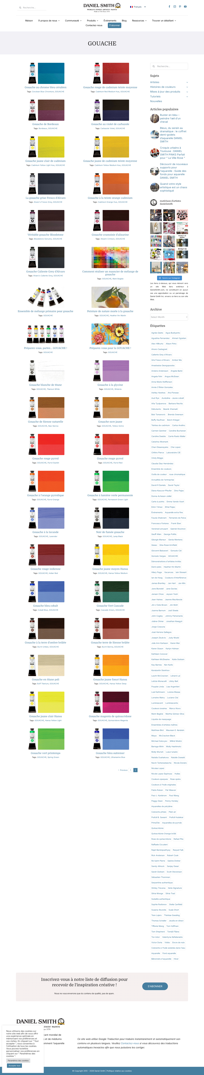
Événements (157, 512)
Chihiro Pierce (157, 452)
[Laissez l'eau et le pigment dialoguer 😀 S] (169, 228)
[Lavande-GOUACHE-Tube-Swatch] (45, 508)
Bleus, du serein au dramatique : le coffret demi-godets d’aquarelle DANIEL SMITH (173, 135)
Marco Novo (175, 708)
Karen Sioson (157, 648)
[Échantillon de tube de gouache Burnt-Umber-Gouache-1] (45, 619)
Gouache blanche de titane (45, 385)
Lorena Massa (173, 692)
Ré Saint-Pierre (158, 861)
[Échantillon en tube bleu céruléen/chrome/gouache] (45, 64)
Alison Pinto (171, 343)
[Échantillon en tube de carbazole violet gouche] (110, 100)
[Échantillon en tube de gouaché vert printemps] (45, 729)
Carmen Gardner (158, 430)
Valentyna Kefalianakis (172, 937)
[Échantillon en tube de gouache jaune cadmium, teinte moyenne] (110, 137)
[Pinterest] (180, 6)
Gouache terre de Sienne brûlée (110, 642)
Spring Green (53, 757)
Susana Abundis (158, 910)
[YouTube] (185, 6)
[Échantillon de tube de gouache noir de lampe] (110, 508)
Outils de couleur (159, 474)
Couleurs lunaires (159, 708)
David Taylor (173, 485)
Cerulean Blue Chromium (43, 91)
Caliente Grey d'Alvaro (161, 354)
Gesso (154, 545)
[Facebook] (169, 6)
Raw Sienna (53, 426)
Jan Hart (172, 583)
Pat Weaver (170, 790)
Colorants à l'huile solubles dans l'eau (168, 948)
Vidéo (167, 942)
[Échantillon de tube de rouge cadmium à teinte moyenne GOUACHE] (110, 64)
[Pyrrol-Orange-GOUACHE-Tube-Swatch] (45, 471)
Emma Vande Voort (175, 501)
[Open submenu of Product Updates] (186, 91)
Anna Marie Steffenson (161, 382)
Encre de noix (178, 942)
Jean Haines (157, 599)
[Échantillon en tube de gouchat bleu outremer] (110, 729)
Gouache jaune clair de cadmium (45, 161)
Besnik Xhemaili (170, 409)
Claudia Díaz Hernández (162, 463)
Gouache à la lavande (45, 532)
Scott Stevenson (174, 872)
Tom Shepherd (158, 931)
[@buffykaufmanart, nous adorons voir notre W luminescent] (169, 267)
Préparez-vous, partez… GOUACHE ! (45, 348)
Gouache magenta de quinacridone (110, 716)
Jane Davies (171, 588)
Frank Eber (176, 523)
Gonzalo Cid (176, 550)
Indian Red (53, 573)
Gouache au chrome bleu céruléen (45, 87)
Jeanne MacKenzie (173, 599)
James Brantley (158, 583)
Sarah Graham (157, 872)
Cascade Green (107, 610)
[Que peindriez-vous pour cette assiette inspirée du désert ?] (169, 241)
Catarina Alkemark (159, 441)
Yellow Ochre (118, 426)
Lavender (53, 536)
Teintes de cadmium (160, 425)
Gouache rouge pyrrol (45, 458)
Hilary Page (156, 572)
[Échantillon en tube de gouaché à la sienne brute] (45, 398)
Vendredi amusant (159, 529)
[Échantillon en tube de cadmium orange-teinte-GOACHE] (110, 174)
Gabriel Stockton (178, 529)
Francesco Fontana (160, 523)
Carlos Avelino (178, 425)
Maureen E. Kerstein (175, 730)
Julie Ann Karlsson (159, 643)
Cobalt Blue (43, 610)
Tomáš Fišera (173, 931)
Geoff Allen (156, 534)
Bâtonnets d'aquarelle (161, 959)
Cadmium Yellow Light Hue (43, 165)
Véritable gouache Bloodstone (45, 234)
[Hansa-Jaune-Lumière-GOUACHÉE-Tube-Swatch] (45, 692)
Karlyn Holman (172, 648)
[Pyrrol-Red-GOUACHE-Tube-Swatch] (110, 435)
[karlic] (154, 184)
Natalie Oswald (178, 757)
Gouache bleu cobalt (45, 605)
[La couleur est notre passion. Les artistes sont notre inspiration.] (182, 228)
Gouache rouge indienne (46, 569)
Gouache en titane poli (45, 679)
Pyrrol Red (118, 463)
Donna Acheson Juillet (161, 496)
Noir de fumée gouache (110, 532)
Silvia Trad (170, 893)
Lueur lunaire (171, 752)
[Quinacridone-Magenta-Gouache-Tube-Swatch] (110, 692)
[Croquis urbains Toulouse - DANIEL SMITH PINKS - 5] (154, 149)
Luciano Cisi (172, 697)
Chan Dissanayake (159, 447)
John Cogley (157, 616)
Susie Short (174, 910)
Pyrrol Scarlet (53, 463)
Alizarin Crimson (108, 239)
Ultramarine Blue (118, 757)
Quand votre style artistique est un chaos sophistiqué (173, 187)
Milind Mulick (176, 741)
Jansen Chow (157, 594)
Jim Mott (174, 605)
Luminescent (157, 703)
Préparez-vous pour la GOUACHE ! (110, 348)
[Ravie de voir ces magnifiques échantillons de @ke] (156, 241)
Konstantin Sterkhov (160, 670)
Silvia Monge (157, 893)
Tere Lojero (156, 915)
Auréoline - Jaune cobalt (173, 398)
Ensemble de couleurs (161, 469)
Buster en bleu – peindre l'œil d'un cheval (170, 118)
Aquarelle (155, 953)
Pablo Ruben (157, 790)
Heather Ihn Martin (118, 315)
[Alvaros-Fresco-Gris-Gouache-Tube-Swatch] (45, 174)
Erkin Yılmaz (157, 507)
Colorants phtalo (158, 812)
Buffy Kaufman (158, 420)
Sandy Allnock (157, 866)
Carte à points (157, 501)
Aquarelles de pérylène (161, 806)
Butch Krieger (173, 420)
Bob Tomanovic (158, 414)
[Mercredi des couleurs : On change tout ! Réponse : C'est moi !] (182, 241)
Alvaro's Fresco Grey (43, 202)
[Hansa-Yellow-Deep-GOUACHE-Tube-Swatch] (110, 656)
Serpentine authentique (162, 882)
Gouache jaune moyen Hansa (110, 569)
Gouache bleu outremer (110, 753)
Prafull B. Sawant (159, 817)
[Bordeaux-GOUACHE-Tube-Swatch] (45, 100)
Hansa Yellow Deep (118, 683)
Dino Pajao (179, 490)
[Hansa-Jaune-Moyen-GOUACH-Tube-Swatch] (110, 545)
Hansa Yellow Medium (118, 573)
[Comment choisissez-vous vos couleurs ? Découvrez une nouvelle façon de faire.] (156, 254)
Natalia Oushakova (160, 757)
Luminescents (171, 703)
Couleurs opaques (159, 779)
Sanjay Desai (173, 866)
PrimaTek (155, 822)
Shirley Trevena (158, 888)
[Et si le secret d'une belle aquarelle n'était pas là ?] (169, 254)
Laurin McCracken (159, 676)
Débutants (156, 409)
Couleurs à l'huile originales (163, 784)
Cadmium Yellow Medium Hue (108, 165)
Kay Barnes (156, 665)
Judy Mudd (173, 637)
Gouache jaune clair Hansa (45, 716)
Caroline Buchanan (177, 430)
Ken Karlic (168, 665)
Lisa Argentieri (172, 686)
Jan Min (181, 583)
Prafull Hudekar (176, 817)
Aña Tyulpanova (158, 403)
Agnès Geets (157, 333)
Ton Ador (155, 937)
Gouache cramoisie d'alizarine (110, 234)
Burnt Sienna (107, 647)
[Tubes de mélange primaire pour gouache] (45, 287)
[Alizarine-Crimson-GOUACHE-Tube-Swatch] (110, 211)
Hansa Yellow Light (53, 720)
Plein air (172, 812)
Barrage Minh (157, 746)
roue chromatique (177, 474)
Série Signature (175, 888)
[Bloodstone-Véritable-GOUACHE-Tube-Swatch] (45, 211)
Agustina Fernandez (160, 338)
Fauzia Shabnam (159, 518)
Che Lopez (176, 447)
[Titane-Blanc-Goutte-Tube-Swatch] (45, 361)
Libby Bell (173, 681)
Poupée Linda (157, 686)
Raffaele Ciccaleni (159, 844)
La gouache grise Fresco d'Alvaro (46, 198)
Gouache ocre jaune (110, 421)
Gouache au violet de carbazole (110, 124)
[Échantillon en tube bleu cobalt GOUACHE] (45, 582)
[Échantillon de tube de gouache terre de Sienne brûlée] (110, 619)
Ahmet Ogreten (179, 338)
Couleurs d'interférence (175, 577)
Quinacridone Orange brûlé (163, 833)
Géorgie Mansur (158, 539)
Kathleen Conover (159, 654)
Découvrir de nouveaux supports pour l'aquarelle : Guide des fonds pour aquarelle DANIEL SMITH (174, 171)
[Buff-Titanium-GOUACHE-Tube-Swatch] (45, 656)
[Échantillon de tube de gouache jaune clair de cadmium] (45, 137)
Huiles (177, 773)
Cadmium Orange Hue (107, 202)
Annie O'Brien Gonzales (162, 387)
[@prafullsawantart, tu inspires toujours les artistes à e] (182, 267)
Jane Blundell (157, 588)
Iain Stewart (181, 572)
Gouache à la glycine (110, 385)
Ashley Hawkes (158, 392)
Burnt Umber (42, 647)
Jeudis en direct (176, 920)
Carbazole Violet (107, 128)
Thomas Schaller (158, 920)
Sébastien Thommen (160, 877)
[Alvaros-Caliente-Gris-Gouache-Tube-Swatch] (45, 248)
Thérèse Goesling (172, 915)
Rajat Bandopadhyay (160, 850)
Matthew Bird (157, 730)
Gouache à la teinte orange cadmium (110, 198)
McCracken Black (167, 735)
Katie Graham (178, 659)
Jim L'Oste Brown (159, 605)
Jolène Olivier (157, 621)
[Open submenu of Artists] (186, 82)
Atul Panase (173, 392)
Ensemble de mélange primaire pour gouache (45, 311)
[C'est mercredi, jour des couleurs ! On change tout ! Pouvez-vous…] (182, 254)
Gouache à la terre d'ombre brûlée (45, 642)
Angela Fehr (156, 376)
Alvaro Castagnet (159, 349)
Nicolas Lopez (157, 768)
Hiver (176, 959)
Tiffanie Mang (157, 926)
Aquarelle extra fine (174, 512)
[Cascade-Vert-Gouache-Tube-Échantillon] (110, 582)
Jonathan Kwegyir (174, 621)
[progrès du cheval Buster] (154, 115)
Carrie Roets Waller (176, 436)
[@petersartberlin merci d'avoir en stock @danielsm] (182, 215)
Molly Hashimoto (173, 746)
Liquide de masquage (161, 719)
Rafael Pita (178, 839)
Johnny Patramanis (174, 616)
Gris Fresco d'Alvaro (160, 360)
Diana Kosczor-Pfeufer (161, 490)
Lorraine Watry (158, 697)
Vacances (168, 572)
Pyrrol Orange (53, 499)
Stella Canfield (175, 904)
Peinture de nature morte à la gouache (110, 311)
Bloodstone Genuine (43, 239)
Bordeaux (43, 128)
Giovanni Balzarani (159, 550)
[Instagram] (174, 6)
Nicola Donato (180, 763)
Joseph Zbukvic (158, 637)
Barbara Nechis (176, 403)
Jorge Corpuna (158, 626)
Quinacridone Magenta (118, 720)
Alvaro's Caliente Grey (42, 275)
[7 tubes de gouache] (45, 324)
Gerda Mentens (175, 539)
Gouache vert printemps (45, 753)
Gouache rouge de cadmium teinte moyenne (110, 87)
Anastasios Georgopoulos (162, 365)
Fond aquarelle (169, 953)
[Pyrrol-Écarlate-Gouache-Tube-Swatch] (45, 435)
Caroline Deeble (158, 436)
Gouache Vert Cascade (110, 605)
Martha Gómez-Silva (175, 714)
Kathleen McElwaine (160, 659)
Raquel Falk (178, 850)
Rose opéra (175, 779)
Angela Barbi (176, 371)
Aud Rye (155, 398)
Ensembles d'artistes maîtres (164, 725)
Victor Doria (156, 942)
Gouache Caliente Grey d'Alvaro (45, 271)
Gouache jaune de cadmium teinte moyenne (110, 161)
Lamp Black (118, 536)
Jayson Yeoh (172, 594)
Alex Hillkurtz (157, 343)
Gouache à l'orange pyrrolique (45, 495)
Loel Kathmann (158, 692)
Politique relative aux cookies (119, 1071)
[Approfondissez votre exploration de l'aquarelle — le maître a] (169, 215)
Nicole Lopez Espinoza (161, 773)
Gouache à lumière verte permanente (110, 495)
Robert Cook (172, 855)
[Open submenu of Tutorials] (186, 96)
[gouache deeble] (110, 324)
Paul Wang (174, 795)
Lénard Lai (175, 676)
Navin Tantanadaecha (161, 763)
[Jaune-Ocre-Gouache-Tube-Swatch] (110, 398)
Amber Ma (177, 360)
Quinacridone (157, 828)
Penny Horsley (171, 801)
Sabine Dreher (174, 861)
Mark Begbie (118, 279)
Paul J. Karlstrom (159, 795)
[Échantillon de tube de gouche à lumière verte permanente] (110, 471)
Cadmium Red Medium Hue (107, 91)
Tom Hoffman (172, 926)
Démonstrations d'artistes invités (166, 561)
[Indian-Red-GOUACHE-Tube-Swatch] (45, 545)
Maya (154, 735)
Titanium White (53, 389)
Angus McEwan (172, 376)
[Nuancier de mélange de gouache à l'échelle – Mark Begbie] (110, 248)
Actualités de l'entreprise (162, 480)
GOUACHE (59, 91)
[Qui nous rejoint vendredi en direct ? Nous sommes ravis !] (156, 267)
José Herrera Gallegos (161, 632)
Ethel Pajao (170, 507)
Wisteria (117, 389)
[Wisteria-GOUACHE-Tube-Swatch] (110, 361)
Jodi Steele (173, 610)
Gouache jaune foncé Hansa (110, 679)
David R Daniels (158, 485)
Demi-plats (156, 567)
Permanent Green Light (118, 499)
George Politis (170, 534)
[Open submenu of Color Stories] (186, 87)
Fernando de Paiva (177, 518)
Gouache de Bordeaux (45, 124)
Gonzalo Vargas (158, 556)
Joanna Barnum (158, 610)
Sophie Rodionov (159, 904)
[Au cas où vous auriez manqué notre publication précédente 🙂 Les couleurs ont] (156, 215)
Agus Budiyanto (173, 333)
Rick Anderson (158, 855)
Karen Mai (175, 643)
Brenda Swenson (175, 414)
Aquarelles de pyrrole (172, 822)
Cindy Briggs (157, 458)
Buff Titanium (43, 683)
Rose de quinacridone (161, 839)
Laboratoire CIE (173, 452)
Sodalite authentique (160, 899)
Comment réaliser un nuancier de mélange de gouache (110, 273)
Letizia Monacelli (159, 681)
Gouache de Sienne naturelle (45, 421)
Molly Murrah (157, 752)
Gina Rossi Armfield (168, 545)
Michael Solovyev (159, 741)
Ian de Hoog (157, 577)
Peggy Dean (157, 801)
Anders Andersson (159, 371)
